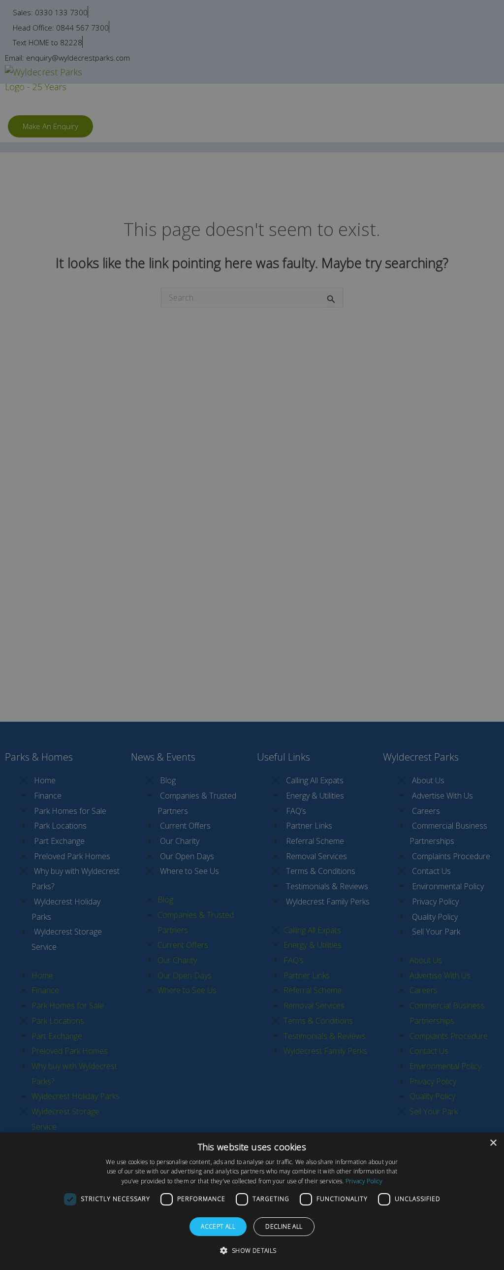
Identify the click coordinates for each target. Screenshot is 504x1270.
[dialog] (252, 1201)
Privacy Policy (364, 1181)
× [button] (493, 1143)
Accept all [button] (218, 1226)
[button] (251, 1250)
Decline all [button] (283, 1226)
